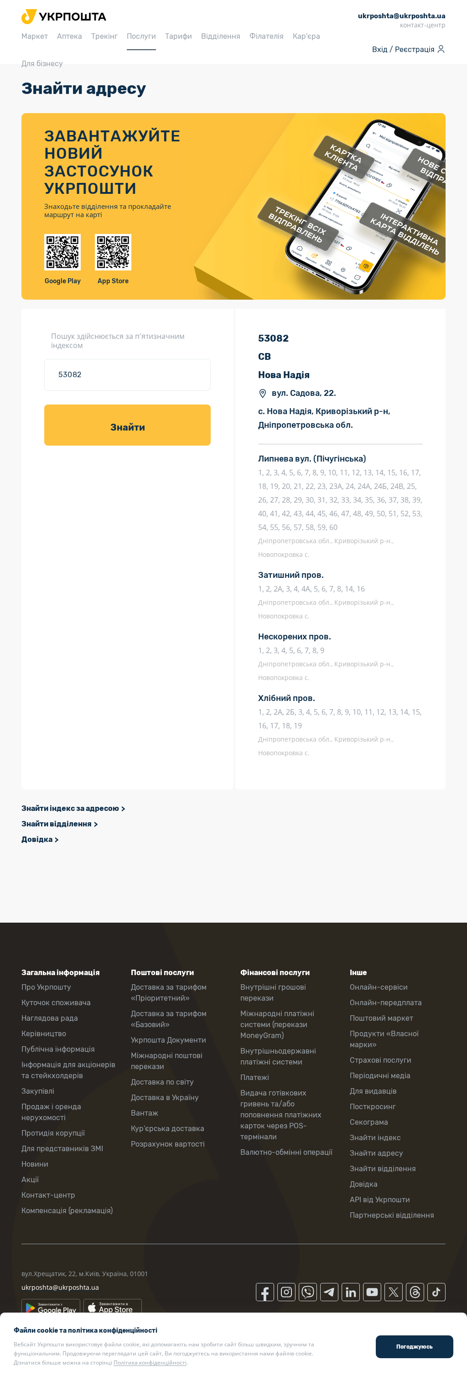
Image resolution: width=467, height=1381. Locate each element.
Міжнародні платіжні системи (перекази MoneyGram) (277, 1024)
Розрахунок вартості (168, 1144)
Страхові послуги (380, 1060)
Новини (34, 1164)
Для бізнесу (42, 63)
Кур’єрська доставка (167, 1128)
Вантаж (144, 1113)
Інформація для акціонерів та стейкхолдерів (68, 1070)
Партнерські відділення (392, 1215)
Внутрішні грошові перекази (273, 992)
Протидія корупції (53, 1133)
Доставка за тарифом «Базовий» (169, 1019)
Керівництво (43, 1033)
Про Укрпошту (46, 987)
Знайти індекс (375, 1137)
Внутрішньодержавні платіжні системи (278, 1056)
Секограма (369, 1122)
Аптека (69, 36)
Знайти (127, 427)
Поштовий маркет (381, 1018)
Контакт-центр (48, 1195)
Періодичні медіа (380, 1075)
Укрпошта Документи (168, 1040)
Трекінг (104, 36)
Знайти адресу (376, 1153)
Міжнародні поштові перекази (166, 1061)
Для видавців (373, 1091)
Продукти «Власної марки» (384, 1039)
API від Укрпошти (380, 1199)
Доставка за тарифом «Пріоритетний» (169, 992)
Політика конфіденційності (150, 1362)
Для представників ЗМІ (62, 1148)
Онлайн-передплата (386, 1002)
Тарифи (178, 36)
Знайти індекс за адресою (70, 808)
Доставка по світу (162, 1082)
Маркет (34, 36)
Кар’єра (306, 36)
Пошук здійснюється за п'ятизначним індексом (118, 341)
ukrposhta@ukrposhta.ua (60, 1287)
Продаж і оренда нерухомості (51, 1112)
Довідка (36, 839)
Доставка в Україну (165, 1097)
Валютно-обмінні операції (286, 1152)
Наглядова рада (49, 1018)
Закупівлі (37, 1091)
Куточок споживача (56, 1002)
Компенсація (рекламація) (67, 1210)
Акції (30, 1179)
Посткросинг (373, 1106)
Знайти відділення (56, 824)
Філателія (266, 36)
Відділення (220, 36)
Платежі (254, 1077)
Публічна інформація (58, 1049)
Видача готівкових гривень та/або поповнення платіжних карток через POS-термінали (281, 1115)
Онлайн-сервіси (379, 987)
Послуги (141, 36)
